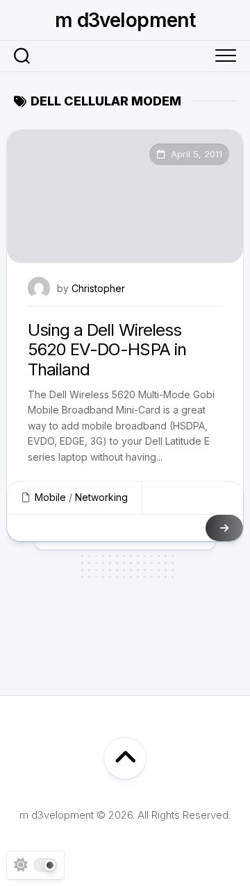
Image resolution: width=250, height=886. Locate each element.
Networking (101, 497)
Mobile (50, 497)
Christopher (98, 288)
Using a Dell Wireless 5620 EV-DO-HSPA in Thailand (107, 350)
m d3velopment (125, 20)
